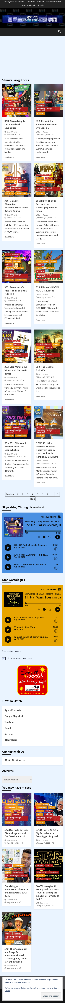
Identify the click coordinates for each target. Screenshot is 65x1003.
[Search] (59, 31)
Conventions (10, 807)
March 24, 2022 (12, 135)
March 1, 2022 (12, 218)
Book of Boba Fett (44, 175)
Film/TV (49, 178)
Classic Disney (11, 98)
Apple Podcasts (53, 1)
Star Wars (9, 113)
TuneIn (8, 728)
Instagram (9, 1)
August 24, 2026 (13, 843)
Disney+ (40, 102)
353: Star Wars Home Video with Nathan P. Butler (16, 370)
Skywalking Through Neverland (13, 109)
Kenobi (48, 102)
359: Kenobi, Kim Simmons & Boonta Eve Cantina (46, 124)
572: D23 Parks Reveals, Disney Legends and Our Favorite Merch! (16, 833)
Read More (9, 157)
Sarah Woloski (12, 132)
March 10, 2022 (44, 135)
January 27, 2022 (44, 297)
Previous (10, 494)
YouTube (30, 1)
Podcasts (9, 105)
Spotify (41, 5)
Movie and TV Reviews (45, 181)
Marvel (8, 427)
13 (57, 494)
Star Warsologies (43, 879)
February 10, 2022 (45, 218)
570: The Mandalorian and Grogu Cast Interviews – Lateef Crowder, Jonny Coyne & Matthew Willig (16, 955)
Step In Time (42, 280)
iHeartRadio (11, 739)
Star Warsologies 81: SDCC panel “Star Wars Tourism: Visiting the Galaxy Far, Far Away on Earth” (47, 892)
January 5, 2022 (44, 377)
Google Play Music (14, 716)
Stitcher (9, 734)
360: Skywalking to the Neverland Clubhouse (15, 124)
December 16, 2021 (45, 463)
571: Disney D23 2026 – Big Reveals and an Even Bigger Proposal (48, 833)
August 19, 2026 (44, 843)
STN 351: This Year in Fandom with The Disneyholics (16, 447)
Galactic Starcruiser (12, 102)
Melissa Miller (43, 903)
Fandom (40, 865)
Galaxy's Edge (10, 181)
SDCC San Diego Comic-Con (16, 875)
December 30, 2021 (14, 457)
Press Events (10, 185)
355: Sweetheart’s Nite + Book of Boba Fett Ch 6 (16, 291)
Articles (8, 865)
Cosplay (22, 258)
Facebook (19, 1)
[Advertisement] (32, 56)
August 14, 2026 (44, 906)
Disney (8, 175)
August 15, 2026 (12, 902)
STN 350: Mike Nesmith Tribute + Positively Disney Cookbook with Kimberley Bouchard (47, 450)
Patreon (40, 1)
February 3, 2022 (13, 301)
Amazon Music (29, 5)
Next (32, 498)
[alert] (32, 658)
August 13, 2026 (12, 968)
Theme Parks (21, 113)
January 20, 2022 (13, 380)
